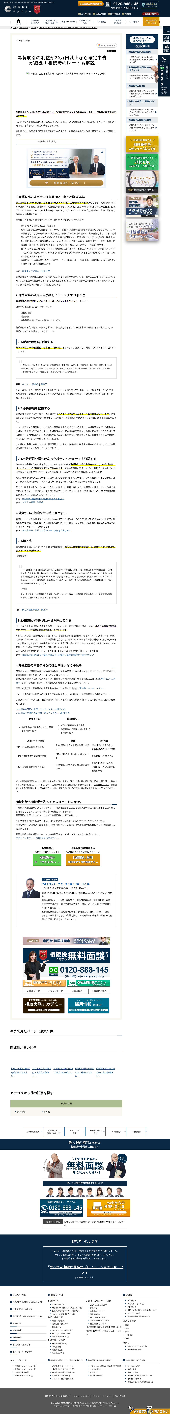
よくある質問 (86, 14)
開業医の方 (56, 1327)
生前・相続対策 (55, 1317)
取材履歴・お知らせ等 (21, 1345)
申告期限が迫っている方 (99, 1321)
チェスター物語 (134, 1313)
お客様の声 (17, 1323)
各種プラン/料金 (75, 1131)
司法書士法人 (24, 1369)
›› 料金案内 (77, 991)
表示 (53, 141)
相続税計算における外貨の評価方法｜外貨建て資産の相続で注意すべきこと (58, 655)
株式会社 (22, 1375)
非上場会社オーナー (98, 1311)
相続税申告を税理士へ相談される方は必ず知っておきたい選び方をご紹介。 (141, 112)
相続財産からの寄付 (98, 1324)
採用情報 (114, 14)
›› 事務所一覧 (33, 991)
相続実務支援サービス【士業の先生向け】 (67, 1360)
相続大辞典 (132, 1369)
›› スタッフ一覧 (55, 991)
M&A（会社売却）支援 (61, 1333)
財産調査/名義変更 (59, 1344)
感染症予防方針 (151, 14)
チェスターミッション (136, 1304)
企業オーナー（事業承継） (62, 1330)
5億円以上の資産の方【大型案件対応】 (67, 1308)
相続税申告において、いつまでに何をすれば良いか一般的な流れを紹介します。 (141, 93)
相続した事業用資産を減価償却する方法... (20, 1072)
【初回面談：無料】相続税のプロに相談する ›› (83, 859)
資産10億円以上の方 (60, 1324)
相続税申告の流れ (95, 1131)
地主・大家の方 (58, 1321)
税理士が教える (139, 1382)
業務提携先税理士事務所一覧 (139, 1316)
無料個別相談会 (96, 1375)
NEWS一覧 (17, 1338)
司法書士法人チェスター (91, 688)
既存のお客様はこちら (167, 71)
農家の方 (93, 1308)
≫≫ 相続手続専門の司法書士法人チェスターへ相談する (42, 713)
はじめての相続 (134, 1366)
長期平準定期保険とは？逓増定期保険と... (41, 1072)
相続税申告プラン (59, 1305)
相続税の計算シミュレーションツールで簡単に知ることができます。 (141, 78)
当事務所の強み (32, 1132)
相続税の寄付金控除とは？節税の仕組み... (84, 1072)
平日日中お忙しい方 (98, 1317)
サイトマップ (107, 1396)
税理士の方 (100, 14)
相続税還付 (56, 1347)
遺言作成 (59, 1337)
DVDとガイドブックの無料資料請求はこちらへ (38, 838)
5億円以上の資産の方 (98, 1305)
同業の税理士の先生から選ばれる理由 (27, 1302)
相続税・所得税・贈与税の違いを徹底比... (105, 1072)
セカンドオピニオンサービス (63, 1314)
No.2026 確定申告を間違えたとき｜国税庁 (43, 499)
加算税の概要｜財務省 (32, 502)
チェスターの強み (20, 1295)
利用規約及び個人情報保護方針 (57, 1396)
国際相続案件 (95, 1314)
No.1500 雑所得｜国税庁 (34, 384)
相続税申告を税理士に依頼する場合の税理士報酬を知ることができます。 (141, 127)
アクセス (95, 1396)
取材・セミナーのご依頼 (22, 1352)
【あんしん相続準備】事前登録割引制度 (105, 1366)
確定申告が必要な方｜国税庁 (36, 271)
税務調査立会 (57, 1350)
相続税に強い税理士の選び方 (53, 1131)
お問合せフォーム (101, 785)
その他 (46, 1112)
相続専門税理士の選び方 (22, 1309)
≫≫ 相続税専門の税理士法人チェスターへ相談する (40, 709)
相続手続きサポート (60, 1353)
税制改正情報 (133, 1372)
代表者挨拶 (132, 1301)
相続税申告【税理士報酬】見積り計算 (104, 1327)
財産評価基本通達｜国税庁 (35, 610)
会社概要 (137, 1132)
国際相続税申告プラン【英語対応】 (66, 1311)
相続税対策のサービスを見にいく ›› (47, 859)
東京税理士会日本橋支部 (53, 888)
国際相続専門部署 (135, 1350)
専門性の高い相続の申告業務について (27, 1316)
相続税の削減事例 (135, 1379)
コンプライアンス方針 (80, 1396)
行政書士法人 (24, 1366)
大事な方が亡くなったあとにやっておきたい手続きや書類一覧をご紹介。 (141, 59)
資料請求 (93, 1372)
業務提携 (128, 14)
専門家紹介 (116, 1132)
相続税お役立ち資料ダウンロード (141, 1375)
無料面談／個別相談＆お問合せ (100, 1360)
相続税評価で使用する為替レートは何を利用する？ (46, 530)
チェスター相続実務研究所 (62, 1379)
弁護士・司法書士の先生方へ (63, 1372)
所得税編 (21, 1112)
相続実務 (60, 1375)
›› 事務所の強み (99, 991)
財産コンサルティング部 (137, 1346)
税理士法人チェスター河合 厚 (65, 884)
